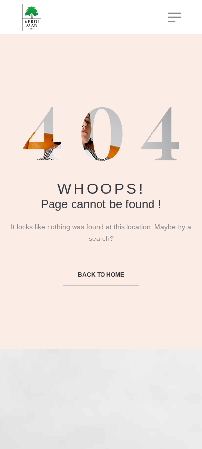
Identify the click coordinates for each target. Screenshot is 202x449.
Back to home (101, 274)
